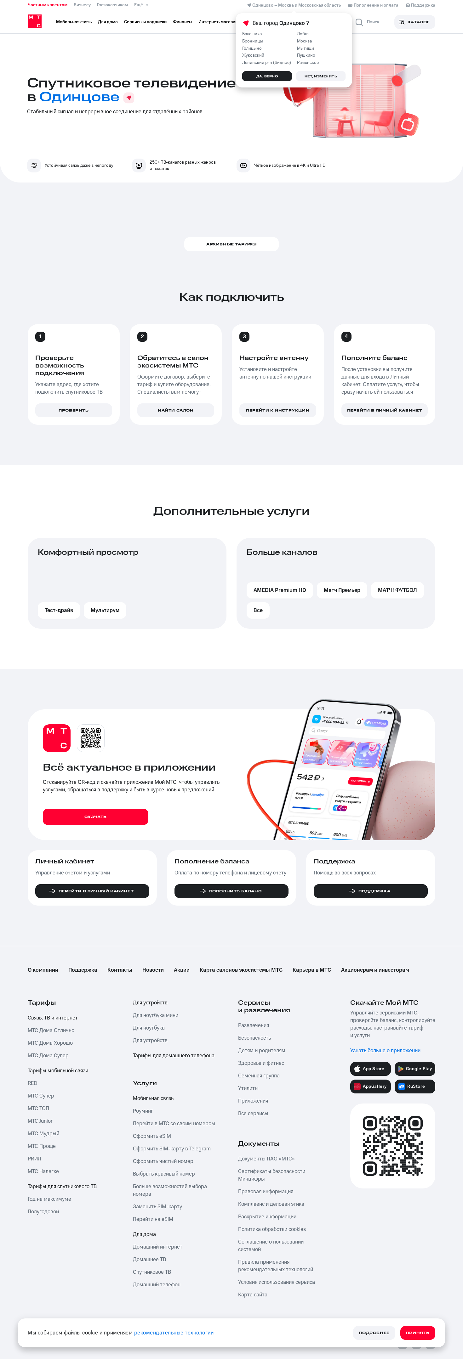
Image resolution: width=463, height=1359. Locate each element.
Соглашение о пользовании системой (271, 1245)
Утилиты (248, 1088)
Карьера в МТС (312, 970)
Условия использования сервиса (276, 1282)
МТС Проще (42, 1146)
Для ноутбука (149, 1028)
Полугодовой (43, 1212)
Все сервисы (253, 1113)
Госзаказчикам (112, 5)
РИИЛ (34, 1159)
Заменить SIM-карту (157, 1206)
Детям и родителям (261, 1050)
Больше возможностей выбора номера (170, 1190)
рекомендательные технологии (174, 1333)
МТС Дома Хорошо (50, 1043)
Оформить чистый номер (163, 1161)
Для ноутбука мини (155, 1015)
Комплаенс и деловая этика (271, 1204)
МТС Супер (41, 1096)
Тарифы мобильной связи (58, 1071)
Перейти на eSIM (153, 1219)
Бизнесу (82, 5)
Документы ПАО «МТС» (266, 1159)
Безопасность (254, 1038)
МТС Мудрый (43, 1133)
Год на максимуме (49, 1199)
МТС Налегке (43, 1171)
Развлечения (253, 1025)
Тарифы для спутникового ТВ (62, 1186)
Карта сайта (252, 1295)
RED (32, 1083)
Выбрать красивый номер (164, 1174)
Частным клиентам (47, 5)
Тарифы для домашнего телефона (173, 1055)
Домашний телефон (156, 1285)
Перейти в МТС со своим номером (174, 1123)
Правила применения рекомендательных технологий (275, 1265)
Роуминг (143, 1111)
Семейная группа (259, 1076)
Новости (153, 970)
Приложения (253, 1101)
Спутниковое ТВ (152, 1272)
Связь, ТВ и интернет (53, 1018)
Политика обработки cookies (272, 1229)
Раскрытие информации (267, 1217)
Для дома (144, 1234)
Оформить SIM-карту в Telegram (172, 1149)
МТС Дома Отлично (51, 1030)
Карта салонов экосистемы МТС (241, 970)
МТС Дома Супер (48, 1055)
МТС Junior (40, 1121)
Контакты (119, 970)
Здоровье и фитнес (261, 1063)
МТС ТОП (38, 1108)
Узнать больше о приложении (385, 1050)
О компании (43, 970)
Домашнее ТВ (149, 1259)
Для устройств (150, 1003)
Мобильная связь (153, 1098)
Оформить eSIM (152, 1136)
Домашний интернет (157, 1247)
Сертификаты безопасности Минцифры (271, 1175)
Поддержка (82, 970)
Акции (182, 970)
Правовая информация (265, 1191)
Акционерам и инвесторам (375, 970)
